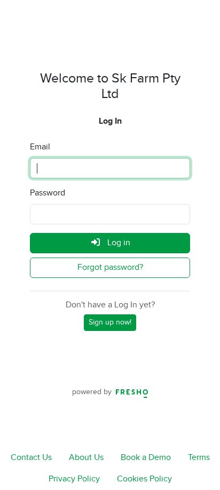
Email (40, 147)
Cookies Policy (144, 479)
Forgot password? (110, 267)
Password (47, 193)
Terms (199, 458)
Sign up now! (110, 322)
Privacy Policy (74, 479)
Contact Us (31, 458)
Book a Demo (146, 458)
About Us (86, 458)
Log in (117, 243)
